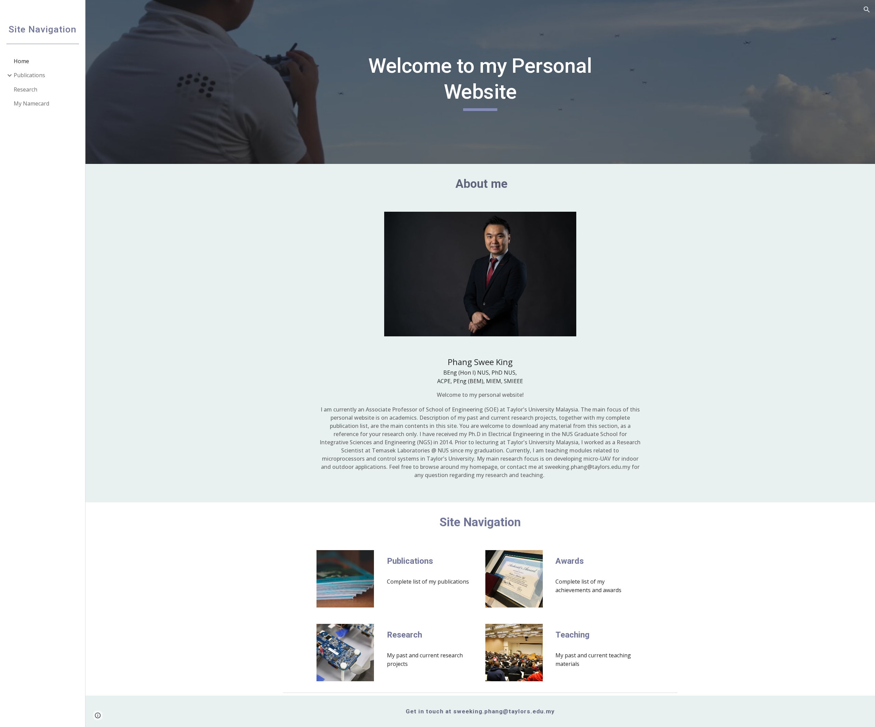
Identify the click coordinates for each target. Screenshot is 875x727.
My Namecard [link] (31, 103)
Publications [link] (29, 75)
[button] (867, 9)
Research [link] (25, 89)
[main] (480, 81)
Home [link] (21, 61)
